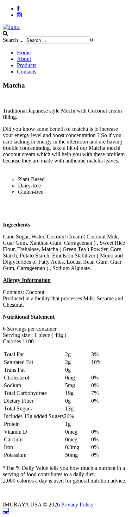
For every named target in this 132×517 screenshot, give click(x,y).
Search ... (13, 40)
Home (24, 53)
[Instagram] (19, 15)
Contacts (26, 72)
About (24, 59)
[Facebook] (18, 9)
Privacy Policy (77, 505)
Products (26, 65)
